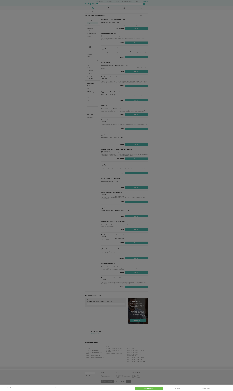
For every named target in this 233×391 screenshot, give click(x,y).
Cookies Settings (206, 388)
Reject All (177, 388)
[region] (116, 387)
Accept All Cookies (148, 388)
